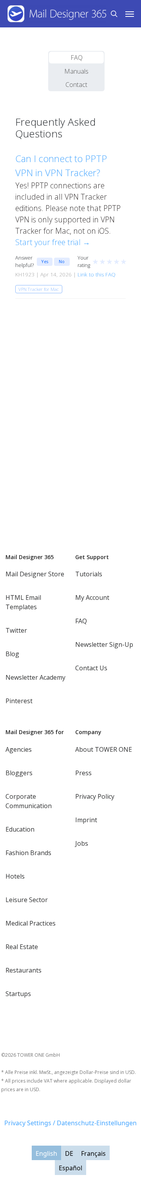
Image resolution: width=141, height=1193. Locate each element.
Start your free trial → (52, 242)
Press (83, 773)
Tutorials (88, 574)
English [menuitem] (46, 1153)
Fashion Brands (28, 852)
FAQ (76, 57)
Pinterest (19, 701)
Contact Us (91, 668)
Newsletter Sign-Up (104, 644)
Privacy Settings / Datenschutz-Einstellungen (70, 1123)
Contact (76, 84)
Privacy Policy (94, 796)
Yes (44, 261)
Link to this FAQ (97, 274)
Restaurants (23, 970)
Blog (12, 654)
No (62, 261)
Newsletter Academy (35, 677)
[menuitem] (46, 1153)
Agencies (18, 749)
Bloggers (19, 773)
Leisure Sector (26, 899)
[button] (129, 14)
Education (19, 829)
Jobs (81, 843)
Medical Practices (30, 923)
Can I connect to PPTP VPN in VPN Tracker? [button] (61, 165)
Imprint (86, 820)
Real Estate (21, 946)
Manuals (76, 71)
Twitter (16, 630)
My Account (92, 597)
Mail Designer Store (34, 574)
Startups (18, 993)
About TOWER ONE (103, 749)
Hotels (15, 876)
